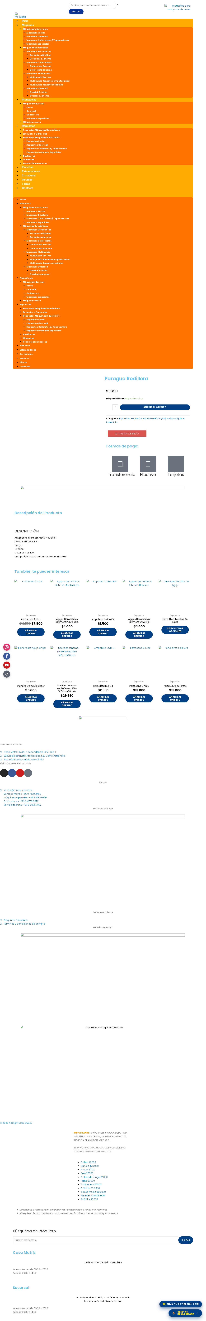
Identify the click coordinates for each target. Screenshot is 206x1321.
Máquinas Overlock (37, 36)
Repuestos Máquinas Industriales (41, 137)
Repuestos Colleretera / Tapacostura (46, 148)
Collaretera (32, 114)
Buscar (186, 1240)
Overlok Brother (38, 92)
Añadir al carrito (154, 407)
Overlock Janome (39, 95)
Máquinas (28, 25)
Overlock (31, 111)
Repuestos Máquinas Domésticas (41, 130)
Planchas (27, 167)
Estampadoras (31, 171)
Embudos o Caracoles (35, 133)
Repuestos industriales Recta (146, 418)
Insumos (27, 179)
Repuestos (28, 126)
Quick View (31, 609)
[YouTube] (6, 665)
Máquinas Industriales (35, 29)
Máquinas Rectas (35, 32)
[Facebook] (6, 656)
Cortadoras (29, 175)
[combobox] (92, 5)
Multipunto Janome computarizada (50, 81)
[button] (103, 195)
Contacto (27, 188)
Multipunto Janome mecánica (46, 84)
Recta (29, 107)
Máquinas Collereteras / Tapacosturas (47, 40)
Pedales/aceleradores (35, 163)
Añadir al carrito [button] (31, 632)
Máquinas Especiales (37, 43)
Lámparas (28, 159)
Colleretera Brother (40, 66)
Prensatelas (29, 99)
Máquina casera (32, 122)
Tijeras (26, 184)
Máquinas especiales (37, 118)
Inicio (25, 21)
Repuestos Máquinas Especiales (43, 152)
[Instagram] (6, 647)
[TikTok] (6, 674)
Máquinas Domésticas (35, 47)
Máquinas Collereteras (39, 62)
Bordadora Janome (40, 58)
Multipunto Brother (40, 77)
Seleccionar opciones (175, 630)
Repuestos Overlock (37, 145)
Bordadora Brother (40, 55)
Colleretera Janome (41, 69)
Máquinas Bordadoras (38, 51)
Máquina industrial (33, 103)
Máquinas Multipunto (38, 73)
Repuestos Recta (35, 141)
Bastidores (29, 156)
